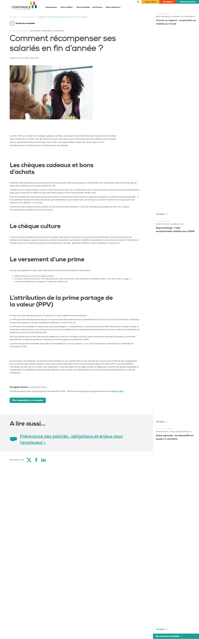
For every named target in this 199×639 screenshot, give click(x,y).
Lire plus (160, 214)
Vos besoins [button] (51, 7)
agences (168, 2)
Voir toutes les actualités (167, 636)
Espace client (150, 2)
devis (187, 2)
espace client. (117, 391)
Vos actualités (83, 7)
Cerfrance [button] (97, 7)
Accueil (13, 17)
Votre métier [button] (66, 7)
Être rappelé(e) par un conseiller (27, 400)
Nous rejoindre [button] (113, 7)
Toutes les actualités (25, 23)
